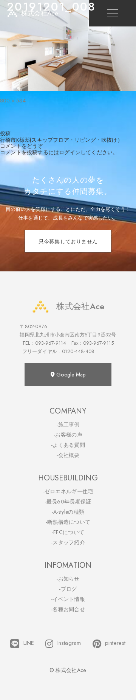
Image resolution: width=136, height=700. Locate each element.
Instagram (69, 643)
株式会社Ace (80, 306)
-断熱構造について (68, 522)
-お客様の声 (68, 434)
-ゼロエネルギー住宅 (68, 491)
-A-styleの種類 (68, 512)
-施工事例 (68, 424)
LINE (28, 643)
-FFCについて (68, 532)
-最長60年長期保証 (68, 501)
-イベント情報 (68, 599)
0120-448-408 (78, 351)
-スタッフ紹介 (68, 542)
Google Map (70, 374)
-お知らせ (68, 578)
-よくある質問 (68, 445)
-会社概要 (68, 455)
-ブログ (68, 589)
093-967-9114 (50, 343)
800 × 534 (13, 100)
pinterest (115, 643)
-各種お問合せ (68, 609)
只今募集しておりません (68, 241)
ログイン (69, 152)
